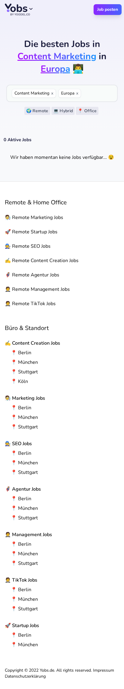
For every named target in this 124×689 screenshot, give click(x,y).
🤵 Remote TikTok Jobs (30, 303)
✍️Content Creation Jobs (32, 343)
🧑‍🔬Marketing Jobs (25, 398)
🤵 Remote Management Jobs (37, 289)
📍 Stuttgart (24, 372)
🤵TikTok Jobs (21, 580)
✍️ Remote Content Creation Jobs (42, 260)
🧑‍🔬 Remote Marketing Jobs (34, 217)
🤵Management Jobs (28, 534)
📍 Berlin (21, 352)
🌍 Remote (37, 111)
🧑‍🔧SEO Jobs (18, 443)
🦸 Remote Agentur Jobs (32, 275)
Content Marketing (33, 93)
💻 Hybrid (63, 111)
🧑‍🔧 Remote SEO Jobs (28, 246)
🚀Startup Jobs (22, 625)
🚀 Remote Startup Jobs (31, 232)
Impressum (103, 670)
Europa (69, 93)
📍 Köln (19, 381)
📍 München (24, 362)
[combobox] (98, 93)
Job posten (107, 9)
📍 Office (87, 111)
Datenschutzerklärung (25, 676)
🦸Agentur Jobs (23, 489)
